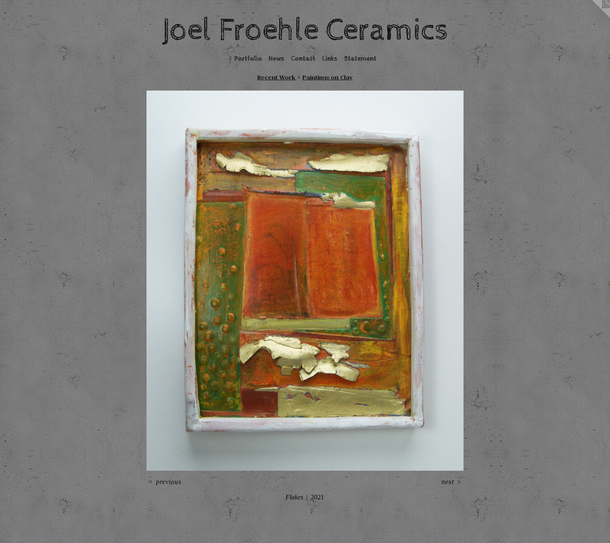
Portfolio (248, 59)
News (276, 59)
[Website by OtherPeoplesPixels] (593, 16)
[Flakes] (305, 281)
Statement (360, 59)
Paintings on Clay (327, 77)
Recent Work (276, 77)
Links (329, 59)
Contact (303, 59)
